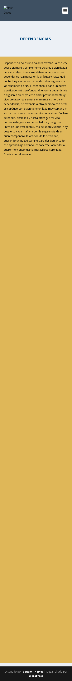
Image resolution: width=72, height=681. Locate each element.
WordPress (36, 676)
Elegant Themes (32, 671)
